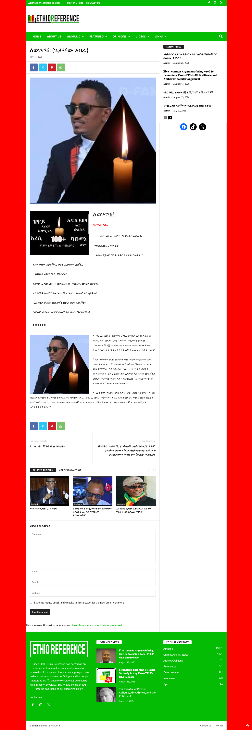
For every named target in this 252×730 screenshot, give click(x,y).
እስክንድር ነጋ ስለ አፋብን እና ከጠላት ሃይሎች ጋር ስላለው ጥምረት (133, 510)
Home (37, 36)
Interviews (169, 678)
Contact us (93, 2)
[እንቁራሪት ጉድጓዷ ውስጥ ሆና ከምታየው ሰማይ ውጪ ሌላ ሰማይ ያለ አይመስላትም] (92, 491)
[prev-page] (149, 470)
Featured (96, 36)
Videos (141, 36)
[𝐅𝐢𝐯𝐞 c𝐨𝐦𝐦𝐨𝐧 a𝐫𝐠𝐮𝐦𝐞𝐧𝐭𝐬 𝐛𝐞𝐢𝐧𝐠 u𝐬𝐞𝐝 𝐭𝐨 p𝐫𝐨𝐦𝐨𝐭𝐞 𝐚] (106, 656)
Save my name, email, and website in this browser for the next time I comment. (79, 602)
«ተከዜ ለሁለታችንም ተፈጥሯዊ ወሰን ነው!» (187, 106)
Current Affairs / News (175, 654)
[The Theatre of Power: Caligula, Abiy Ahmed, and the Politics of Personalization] (106, 694)
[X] (221, 3)
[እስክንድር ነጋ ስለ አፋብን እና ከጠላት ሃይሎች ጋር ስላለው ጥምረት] (136, 491)
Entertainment (171, 672)
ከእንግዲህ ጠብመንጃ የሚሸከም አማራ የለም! (188, 92)
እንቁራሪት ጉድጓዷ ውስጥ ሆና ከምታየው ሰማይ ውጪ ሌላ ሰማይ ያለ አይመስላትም (92, 512)
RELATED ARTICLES (43, 470)
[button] (220, 36)
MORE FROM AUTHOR (69, 470)
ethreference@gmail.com (58, 697)
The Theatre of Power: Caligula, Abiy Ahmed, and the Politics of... (137, 692)
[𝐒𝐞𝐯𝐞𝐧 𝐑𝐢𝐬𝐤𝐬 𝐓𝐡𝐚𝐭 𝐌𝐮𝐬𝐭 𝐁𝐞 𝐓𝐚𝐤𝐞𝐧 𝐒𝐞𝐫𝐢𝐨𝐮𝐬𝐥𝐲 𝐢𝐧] (106, 675)
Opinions (120, 36)
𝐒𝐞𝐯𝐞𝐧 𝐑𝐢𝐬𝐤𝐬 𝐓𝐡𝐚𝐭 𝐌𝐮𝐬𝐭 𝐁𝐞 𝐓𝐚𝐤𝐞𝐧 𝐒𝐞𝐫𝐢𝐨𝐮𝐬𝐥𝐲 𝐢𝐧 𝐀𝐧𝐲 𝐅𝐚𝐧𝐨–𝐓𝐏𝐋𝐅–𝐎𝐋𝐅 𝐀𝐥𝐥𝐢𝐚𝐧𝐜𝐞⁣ (137, 673)
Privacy (219, 725)
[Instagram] (215, 3)
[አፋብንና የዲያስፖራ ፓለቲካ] (49, 491)
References (169, 666)
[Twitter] (43, 67)
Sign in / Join (75, 2)
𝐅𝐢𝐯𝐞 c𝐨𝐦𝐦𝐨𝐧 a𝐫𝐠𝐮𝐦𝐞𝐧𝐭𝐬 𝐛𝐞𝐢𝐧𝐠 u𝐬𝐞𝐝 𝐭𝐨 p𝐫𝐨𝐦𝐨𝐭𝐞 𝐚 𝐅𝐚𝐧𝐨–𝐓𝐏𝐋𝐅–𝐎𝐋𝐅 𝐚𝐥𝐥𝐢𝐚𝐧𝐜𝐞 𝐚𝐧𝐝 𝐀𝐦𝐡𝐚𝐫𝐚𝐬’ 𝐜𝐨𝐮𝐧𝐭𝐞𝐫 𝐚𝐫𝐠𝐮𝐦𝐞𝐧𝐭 (190, 75)
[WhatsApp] (61, 67)
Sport (166, 684)
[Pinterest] (52, 67)
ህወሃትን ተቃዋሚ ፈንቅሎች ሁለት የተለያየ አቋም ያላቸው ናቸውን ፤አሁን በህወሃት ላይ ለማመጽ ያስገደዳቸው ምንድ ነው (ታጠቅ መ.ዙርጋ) (127, 450)
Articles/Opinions (173, 660)
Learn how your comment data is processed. (97, 625)
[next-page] (154, 470)
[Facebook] (209, 3)
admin (166, 62)
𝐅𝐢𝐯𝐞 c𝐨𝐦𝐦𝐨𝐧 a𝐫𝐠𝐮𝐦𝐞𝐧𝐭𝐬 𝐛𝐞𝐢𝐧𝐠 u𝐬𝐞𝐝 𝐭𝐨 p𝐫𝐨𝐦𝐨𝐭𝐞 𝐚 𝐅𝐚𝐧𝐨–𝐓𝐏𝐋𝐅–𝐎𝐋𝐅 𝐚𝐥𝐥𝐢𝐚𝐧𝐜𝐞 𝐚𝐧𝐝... (137, 654)
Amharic (73, 36)
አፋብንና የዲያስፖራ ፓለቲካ (43, 508)
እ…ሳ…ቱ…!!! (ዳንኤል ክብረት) (47, 446)
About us (54, 36)
